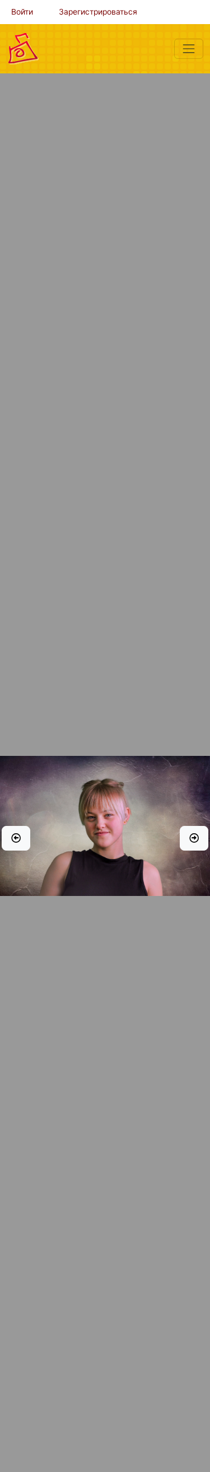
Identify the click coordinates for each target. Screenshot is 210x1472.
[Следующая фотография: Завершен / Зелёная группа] (194, 838)
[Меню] (188, 49)
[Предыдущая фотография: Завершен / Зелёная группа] (16, 838)
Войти (22, 11)
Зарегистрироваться (98, 11)
